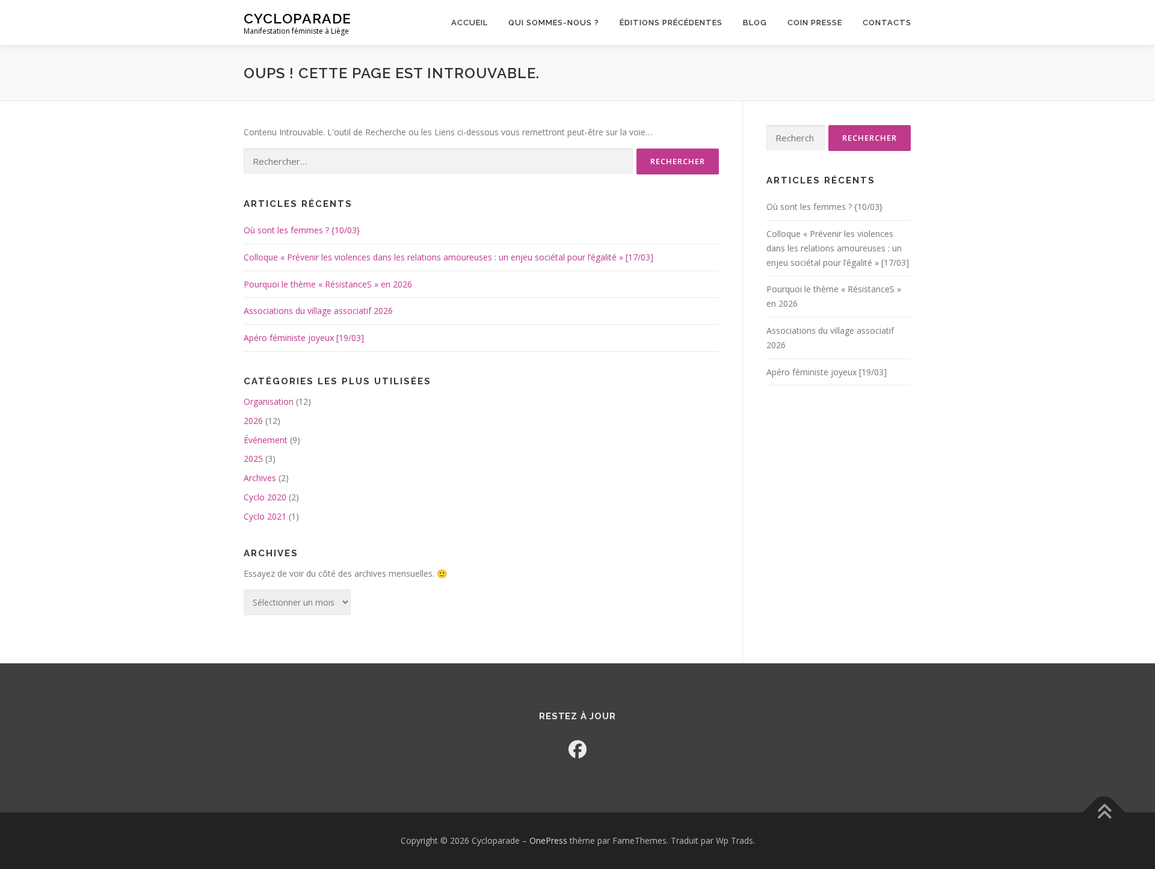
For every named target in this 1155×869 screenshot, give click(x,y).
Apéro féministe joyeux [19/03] (304, 337)
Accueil (469, 22)
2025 (253, 458)
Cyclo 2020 (265, 497)
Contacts (887, 22)
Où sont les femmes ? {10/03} (302, 230)
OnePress (548, 840)
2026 (253, 420)
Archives (260, 478)
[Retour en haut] (1104, 812)
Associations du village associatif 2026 (318, 310)
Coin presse (814, 22)
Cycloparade (297, 18)
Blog (755, 22)
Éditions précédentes (671, 22)
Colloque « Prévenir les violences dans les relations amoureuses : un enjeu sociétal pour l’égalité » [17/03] (448, 257)
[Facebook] (577, 749)
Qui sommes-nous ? (553, 22)
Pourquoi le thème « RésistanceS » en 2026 (328, 284)
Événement (266, 440)
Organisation (269, 401)
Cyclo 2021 (265, 516)
